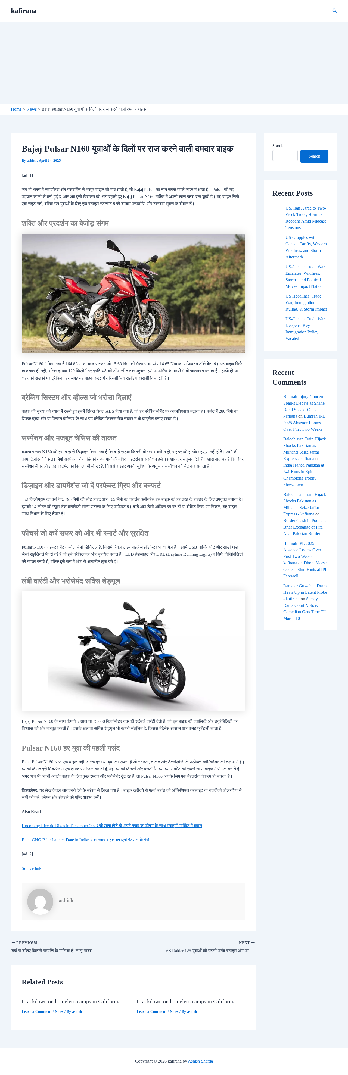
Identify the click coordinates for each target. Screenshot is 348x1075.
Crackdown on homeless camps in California (71, 1001)
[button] (334, 10)
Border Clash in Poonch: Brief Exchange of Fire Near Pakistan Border (304, 527)
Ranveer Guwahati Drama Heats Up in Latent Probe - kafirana (305, 592)
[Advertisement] (174, 63)
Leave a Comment (37, 1012)
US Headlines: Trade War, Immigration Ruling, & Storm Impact (306, 302)
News (59, 1012)
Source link (31, 868)
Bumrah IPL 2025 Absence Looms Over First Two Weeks (304, 423)
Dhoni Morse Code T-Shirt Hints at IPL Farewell (305, 569)
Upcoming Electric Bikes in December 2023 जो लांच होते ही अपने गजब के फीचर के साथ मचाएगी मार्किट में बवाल (112, 825)
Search (277, 146)
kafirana (24, 11)
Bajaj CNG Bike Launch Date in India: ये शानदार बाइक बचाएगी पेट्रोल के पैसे (85, 840)
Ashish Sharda (200, 1061)
